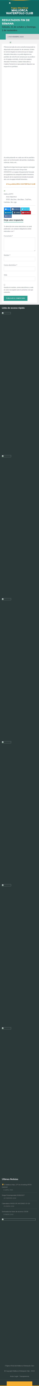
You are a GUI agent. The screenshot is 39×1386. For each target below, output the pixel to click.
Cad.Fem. (28, 199)
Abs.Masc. (20, 199)
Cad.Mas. (7, 202)
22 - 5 (24, 124)
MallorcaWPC (8, 194)
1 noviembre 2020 (8, 127)
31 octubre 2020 (7, 79)
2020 (8, 199)
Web (5, 275)
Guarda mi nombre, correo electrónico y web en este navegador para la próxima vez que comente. (18, 289)
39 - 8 (24, 143)
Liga (15, 202)
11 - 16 (24, 93)
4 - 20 (24, 109)
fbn (12, 202)
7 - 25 (24, 77)
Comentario (8, 236)
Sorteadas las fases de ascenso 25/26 (15, 1211)
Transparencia (24, 1376)
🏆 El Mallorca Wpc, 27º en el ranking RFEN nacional (16, 1186)
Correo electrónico (10, 265)
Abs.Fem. (14, 199)
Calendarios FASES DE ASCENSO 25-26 (16, 1203)
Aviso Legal (14, 1376)
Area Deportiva (11, 197)
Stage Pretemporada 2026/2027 (13, 1195)
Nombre (7, 255)
